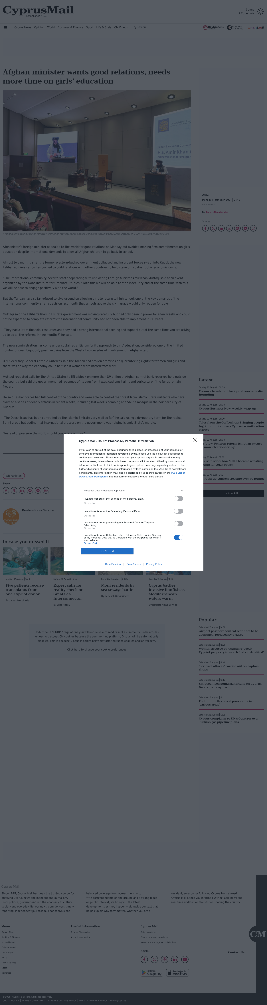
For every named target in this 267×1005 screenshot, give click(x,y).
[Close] (196, 441)
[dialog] (133, 502)
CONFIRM (107, 551)
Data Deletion (113, 564)
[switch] (178, 498)
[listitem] (133, 491)
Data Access (133, 564)
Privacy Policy (154, 564)
